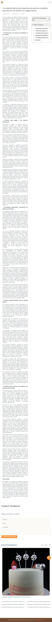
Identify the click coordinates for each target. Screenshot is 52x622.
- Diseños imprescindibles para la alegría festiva (42, 35)
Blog (42, 545)
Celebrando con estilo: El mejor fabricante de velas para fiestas (16, 597)
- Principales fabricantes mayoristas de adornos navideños (42, 33)
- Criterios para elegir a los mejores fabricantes (42, 30)
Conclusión (37, 40)
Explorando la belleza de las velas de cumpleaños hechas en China (14, 604)
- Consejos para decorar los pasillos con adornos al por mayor (42, 37)
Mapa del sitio (40, 620)
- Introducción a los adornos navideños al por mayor (42, 28)
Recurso (45, 545)
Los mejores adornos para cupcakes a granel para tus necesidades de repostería (39, 607)
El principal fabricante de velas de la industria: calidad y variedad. (14, 607)
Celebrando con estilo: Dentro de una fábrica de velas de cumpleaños (39, 604)
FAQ (49, 545)
